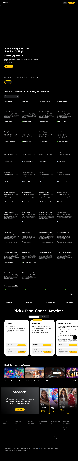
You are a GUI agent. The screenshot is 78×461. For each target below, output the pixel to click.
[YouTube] (71, 447)
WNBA (16, 425)
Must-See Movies (30, 427)
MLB (16, 432)
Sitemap (5, 432)
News (4, 425)
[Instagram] (64, 451)
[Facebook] (64, 447)
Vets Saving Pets (19, 77)
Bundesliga (17, 430)
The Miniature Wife (43, 425)
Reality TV (29, 425)
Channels (5, 430)
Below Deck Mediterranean (56, 432)
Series (11, 77)
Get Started (71, 2)
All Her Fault (41, 429)
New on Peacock (30, 423)
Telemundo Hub (30, 434)
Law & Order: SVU (54, 438)
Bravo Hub (29, 429)
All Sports (17, 434)
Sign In (65, 2)
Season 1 (28, 77)
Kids (4, 427)
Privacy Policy (16, 448)
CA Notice (29, 448)
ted (39, 432)
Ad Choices (35, 448)
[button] (14, 372)
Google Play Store (66, 429)
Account (64, 425)
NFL (16, 427)
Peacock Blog (6, 434)
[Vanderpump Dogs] (54, 295)
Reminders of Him (54, 425)
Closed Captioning (66, 423)
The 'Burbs (41, 430)
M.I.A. (40, 423)
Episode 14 (35, 77)
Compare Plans (66, 421)
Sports (4, 429)
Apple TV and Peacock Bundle (68, 430)
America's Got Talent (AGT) (56, 430)
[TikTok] (67, 447)
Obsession (53, 429)
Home (5, 77)
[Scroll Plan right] (75, 337)
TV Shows (5, 421)
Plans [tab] (34, 316)
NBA (16, 423)
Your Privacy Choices (45, 448)
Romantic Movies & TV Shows (33, 432)
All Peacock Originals (43, 434)
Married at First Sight (43, 421)
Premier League (18, 421)
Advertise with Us (13, 450)
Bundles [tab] (44, 316)
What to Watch (30, 421)
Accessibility (23, 448)
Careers (6, 450)
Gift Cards (65, 434)
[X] (67, 451)
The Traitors (41, 427)
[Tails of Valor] (34, 295)
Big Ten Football (18, 429)
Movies (4, 423)
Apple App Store (66, 427)
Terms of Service (7, 448)
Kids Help (57, 448)
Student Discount (66, 432)
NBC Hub (29, 430)
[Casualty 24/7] (14, 295)
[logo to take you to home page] (6, 2)
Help (52, 448)
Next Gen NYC (54, 427)
